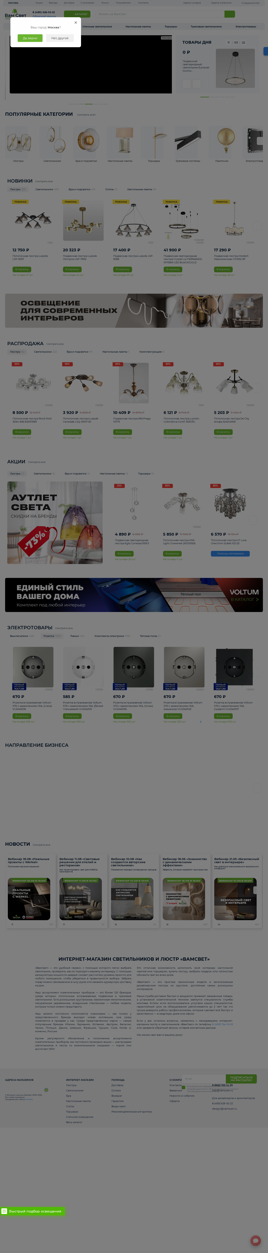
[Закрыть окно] (75, 22)
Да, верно (30, 38)
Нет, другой (59, 38)
